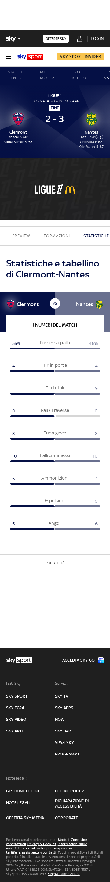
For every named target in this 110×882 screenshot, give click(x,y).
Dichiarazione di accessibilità (72, 803)
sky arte (15, 731)
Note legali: (16, 778)
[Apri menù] (8, 57)
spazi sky (64, 742)
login (97, 38)
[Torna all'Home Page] (30, 57)
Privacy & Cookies (42, 844)
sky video (16, 719)
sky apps (64, 707)
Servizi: (61, 683)
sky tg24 (15, 707)
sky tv (61, 696)
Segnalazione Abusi (64, 874)
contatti (50, 852)
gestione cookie (23, 791)
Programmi (67, 754)
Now (60, 719)
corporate (66, 818)
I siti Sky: (13, 683)
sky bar (63, 731)
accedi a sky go (78, 660)
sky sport (17, 696)
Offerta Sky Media (25, 818)
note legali (18, 802)
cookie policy (69, 791)
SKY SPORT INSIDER (80, 56)
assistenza (30, 852)
